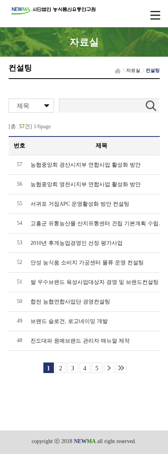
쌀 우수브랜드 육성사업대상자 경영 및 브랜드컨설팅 (94, 282)
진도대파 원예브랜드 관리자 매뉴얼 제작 (80, 341)
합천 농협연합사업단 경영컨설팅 (70, 302)
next (109, 367)
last (121, 367)
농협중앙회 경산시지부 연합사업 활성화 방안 (85, 165)
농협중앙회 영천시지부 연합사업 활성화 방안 (85, 184)
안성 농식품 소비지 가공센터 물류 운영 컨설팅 (87, 263)
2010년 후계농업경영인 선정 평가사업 (76, 243)
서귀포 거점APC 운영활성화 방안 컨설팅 (79, 204)
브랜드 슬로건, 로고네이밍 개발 (69, 321)
